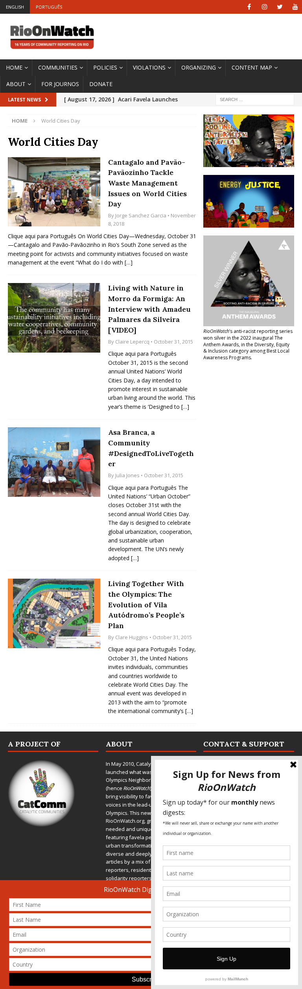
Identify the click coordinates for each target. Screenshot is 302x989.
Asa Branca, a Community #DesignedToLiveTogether (151, 448)
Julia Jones (127, 475)
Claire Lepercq (132, 341)
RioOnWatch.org (125, 820)
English (15, 7)
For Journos (60, 84)
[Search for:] (254, 99)
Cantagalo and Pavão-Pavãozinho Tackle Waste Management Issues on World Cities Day (147, 183)
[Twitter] (280, 7)
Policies (105, 67)
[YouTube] (295, 7)
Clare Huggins (131, 637)
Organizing (198, 67)
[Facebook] (249, 7)
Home (14, 67)
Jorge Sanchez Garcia (140, 215)
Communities (57, 67)
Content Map (252, 67)
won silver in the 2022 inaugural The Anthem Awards (243, 341)
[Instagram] (264, 7)
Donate (100, 84)
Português (49, 7)
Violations (149, 67)
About (16, 84)
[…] (129, 262)
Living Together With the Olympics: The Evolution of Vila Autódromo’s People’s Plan (146, 604)
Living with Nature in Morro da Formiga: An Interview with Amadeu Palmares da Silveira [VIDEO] (149, 309)
